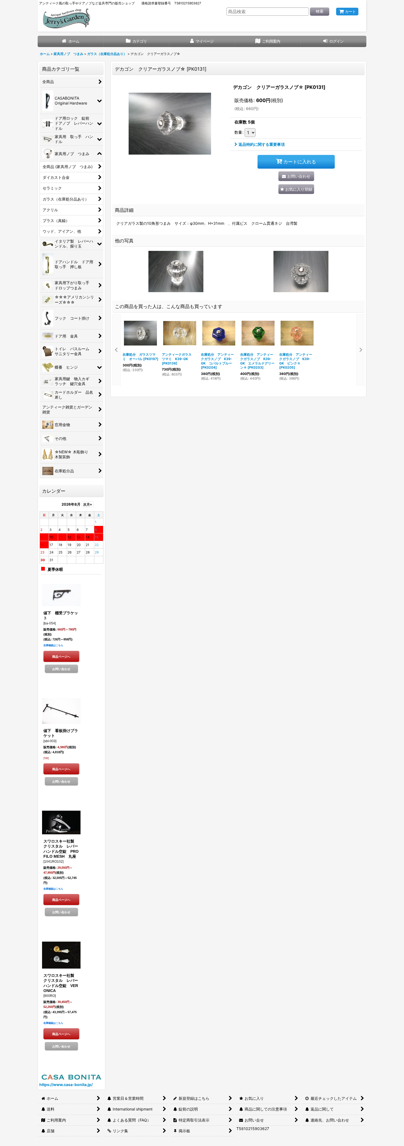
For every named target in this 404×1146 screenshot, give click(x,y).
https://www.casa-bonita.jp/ (66, 1084)
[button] (296, 189)
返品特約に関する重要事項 (262, 144)
